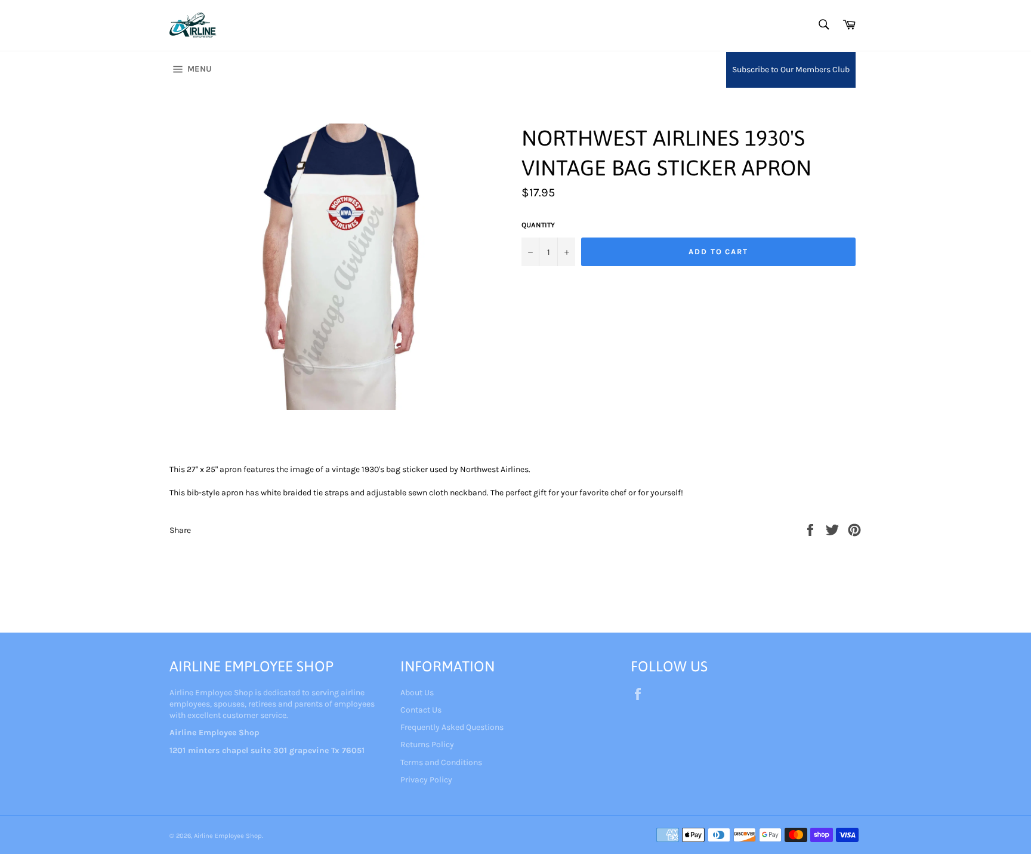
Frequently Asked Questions (452, 727)
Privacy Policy (426, 780)
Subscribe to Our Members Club (791, 69)
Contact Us (421, 710)
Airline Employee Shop (228, 836)
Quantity (538, 225)
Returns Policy (427, 744)
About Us (417, 692)
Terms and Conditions (441, 762)
